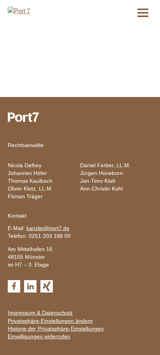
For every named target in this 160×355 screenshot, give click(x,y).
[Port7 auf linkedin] (30, 286)
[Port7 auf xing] (46, 286)
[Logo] (19, 11)
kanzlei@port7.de (48, 228)
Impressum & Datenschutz (40, 313)
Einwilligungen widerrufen (39, 336)
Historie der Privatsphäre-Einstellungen (56, 329)
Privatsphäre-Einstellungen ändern (50, 321)
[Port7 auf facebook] (14, 286)
